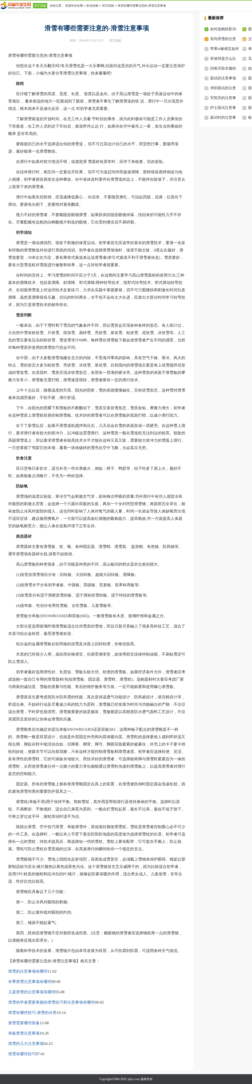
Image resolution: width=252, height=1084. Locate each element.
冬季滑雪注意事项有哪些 (29, 982)
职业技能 (92, 5)
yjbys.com (133, 1079)
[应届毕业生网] (16, 5)
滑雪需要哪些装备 (24, 1023)
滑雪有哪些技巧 (22, 1054)
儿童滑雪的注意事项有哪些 (31, 992)
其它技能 (40, 5)
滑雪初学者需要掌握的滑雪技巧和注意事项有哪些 (51, 1002)
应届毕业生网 (74, 5)
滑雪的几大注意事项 (26, 1043)
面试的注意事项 (223, 78)
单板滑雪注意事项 (24, 1033)
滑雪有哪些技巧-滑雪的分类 (32, 1013)
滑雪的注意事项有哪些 (27, 971)
